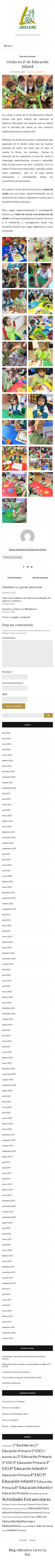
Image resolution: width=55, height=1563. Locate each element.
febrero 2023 (7, 942)
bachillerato (6, 1504)
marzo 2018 (7, 1250)
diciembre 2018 (8, 1201)
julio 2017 (6, 1289)
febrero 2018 (7, 1256)
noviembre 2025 (9, 777)
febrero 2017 (7, 1316)
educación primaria (30, 1512)
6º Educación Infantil (32, 1487)
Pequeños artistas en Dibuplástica (19, 609)
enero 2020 (7, 1129)
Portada (23, 1540)
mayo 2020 (7, 1107)
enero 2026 (7, 766)
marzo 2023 (7, 936)
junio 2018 (6, 1234)
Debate (4, 1509)
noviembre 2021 (9, 1013)
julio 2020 (6, 1096)
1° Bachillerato (7, 1446)
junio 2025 (6, 799)
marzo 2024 (7, 876)
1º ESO (36, 1451)
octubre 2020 (7, 1079)
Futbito (4, 1517)
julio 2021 (6, 1030)
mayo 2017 (7, 1300)
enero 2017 (7, 1322)
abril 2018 (6, 1245)
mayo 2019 (7, 1173)
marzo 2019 (7, 1184)
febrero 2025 (7, 821)
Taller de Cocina (44, 1525)
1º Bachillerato (23, 1445)
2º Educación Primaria (34, 1456)
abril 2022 (6, 986)
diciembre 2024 (8, 832)
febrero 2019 (7, 1190)
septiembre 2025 (9, 788)
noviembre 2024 (9, 837)
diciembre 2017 (8, 1267)
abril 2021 (6, 1046)
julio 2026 (6, 733)
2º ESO (7, 1463)
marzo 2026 (7, 755)
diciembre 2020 (8, 1068)
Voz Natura (21, 1530)
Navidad (16, 1521)
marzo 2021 (7, 1052)
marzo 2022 (7, 991)
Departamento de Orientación (18, 1509)
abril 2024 (6, 870)
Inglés (32, 1517)
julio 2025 (6, 793)
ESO (41, 1512)
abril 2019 (6, 1179)
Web (4, 694)
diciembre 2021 (8, 1008)
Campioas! (20, 1401)
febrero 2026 (7, 760)
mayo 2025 (7, 804)
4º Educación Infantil (13, 557)
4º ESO (36, 1475)
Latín (44, 1516)
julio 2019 (6, 1162)
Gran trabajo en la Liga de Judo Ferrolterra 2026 (21, 1377)
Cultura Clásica (41, 1504)
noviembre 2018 (9, 1206)
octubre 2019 (7, 1146)
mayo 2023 (7, 925)
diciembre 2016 (8, 1327)
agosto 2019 (7, 1157)
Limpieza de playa (32, 1426)
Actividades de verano (38, 1493)
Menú (9, 45)
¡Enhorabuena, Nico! (20, 1414)
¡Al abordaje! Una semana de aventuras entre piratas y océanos (24, 1357)
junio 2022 (6, 975)
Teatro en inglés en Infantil (16, 617)
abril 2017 (6, 1305)
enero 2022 (7, 1002)
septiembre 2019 (9, 1151)
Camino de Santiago (18, 1504)
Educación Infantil (28, 56)
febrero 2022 (7, 997)
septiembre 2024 (9, 848)
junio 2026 (6, 738)
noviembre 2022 (9, 958)
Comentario (8, 637)
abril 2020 (6, 1113)
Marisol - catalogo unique (12, 1426)
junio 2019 (6, 1168)
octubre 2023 (7, 903)
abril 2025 (6, 810)
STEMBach (31, 1526)
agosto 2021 (7, 1024)
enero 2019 (7, 1195)
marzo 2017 (7, 1311)
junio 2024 (6, 859)
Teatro (4, 1530)
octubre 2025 (7, 782)
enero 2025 (7, 826)
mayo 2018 (7, 1239)
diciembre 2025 (8, 771)
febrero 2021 (7, 1057)
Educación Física (39, 1508)
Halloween (19, 1517)
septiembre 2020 (9, 1085)
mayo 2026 (7, 744)
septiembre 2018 (9, 1217)
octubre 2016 (7, 1338)
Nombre (7, 671)
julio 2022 (6, 969)
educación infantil (11, 1512)
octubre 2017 (7, 1278)
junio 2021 (6, 1035)
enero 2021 (7, 1063)
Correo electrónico (13, 682)
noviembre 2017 (9, 1272)
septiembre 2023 (9, 909)
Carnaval (30, 1504)
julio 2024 (6, 854)
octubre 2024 (7, 843)
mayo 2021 (7, 1041)
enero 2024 (7, 887)
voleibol (11, 1530)
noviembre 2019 (9, 1140)
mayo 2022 (7, 980)
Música (6, 1521)
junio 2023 (6, 920)
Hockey (27, 1517)
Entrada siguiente (40, 577)
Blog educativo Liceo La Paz (27, 1552)
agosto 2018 (7, 1223)
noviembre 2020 (9, 1074)
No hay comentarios (36, 72)
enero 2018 (7, 1261)
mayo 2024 (7, 865)
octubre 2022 (7, 964)
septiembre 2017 (9, 1283)
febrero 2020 (7, 1124)
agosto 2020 (7, 1091)
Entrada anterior (15, 577)
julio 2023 (6, 914)
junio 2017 (6, 1294)
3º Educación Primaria (29, 1463)
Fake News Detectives (11, 1383)
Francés (47, 1513)
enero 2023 (7, 947)
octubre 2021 (7, 1019)
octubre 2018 (7, 1212)
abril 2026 (6, 749)
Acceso (32, 1540)
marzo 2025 (7, 815)
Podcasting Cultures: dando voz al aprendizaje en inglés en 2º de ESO (26, 1365)
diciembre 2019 (8, 1135)
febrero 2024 (7, 881)
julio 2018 (6, 1228)
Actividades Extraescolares (26, 1499)
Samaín (24, 1526)
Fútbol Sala (11, 1517)
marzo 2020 (7, 1118)
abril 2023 (6, 931)
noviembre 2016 (9, 1333)
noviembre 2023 (9, 898)
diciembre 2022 (8, 953)
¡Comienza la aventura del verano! (16, 1372)
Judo (38, 1516)
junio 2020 (6, 1102)
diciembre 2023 (8, 892)
